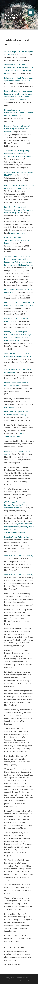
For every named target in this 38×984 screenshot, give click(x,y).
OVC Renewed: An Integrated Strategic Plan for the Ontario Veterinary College (16, 505)
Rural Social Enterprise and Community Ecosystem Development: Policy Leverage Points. (18, 210)
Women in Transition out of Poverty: (18, 556)
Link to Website (10, 407)
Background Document (23, 524)
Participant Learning (12, 526)
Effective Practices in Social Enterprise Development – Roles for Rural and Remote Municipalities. (18, 113)
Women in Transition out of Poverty (18, 575)
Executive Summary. (17, 233)
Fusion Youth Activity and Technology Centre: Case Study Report (16, 240)
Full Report (16, 436)
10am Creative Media (23, 981)
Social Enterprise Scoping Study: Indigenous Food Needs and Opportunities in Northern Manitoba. (19, 153)
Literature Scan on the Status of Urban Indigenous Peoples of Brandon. (17, 129)
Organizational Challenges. (15, 532)
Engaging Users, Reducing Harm (17, 537)
